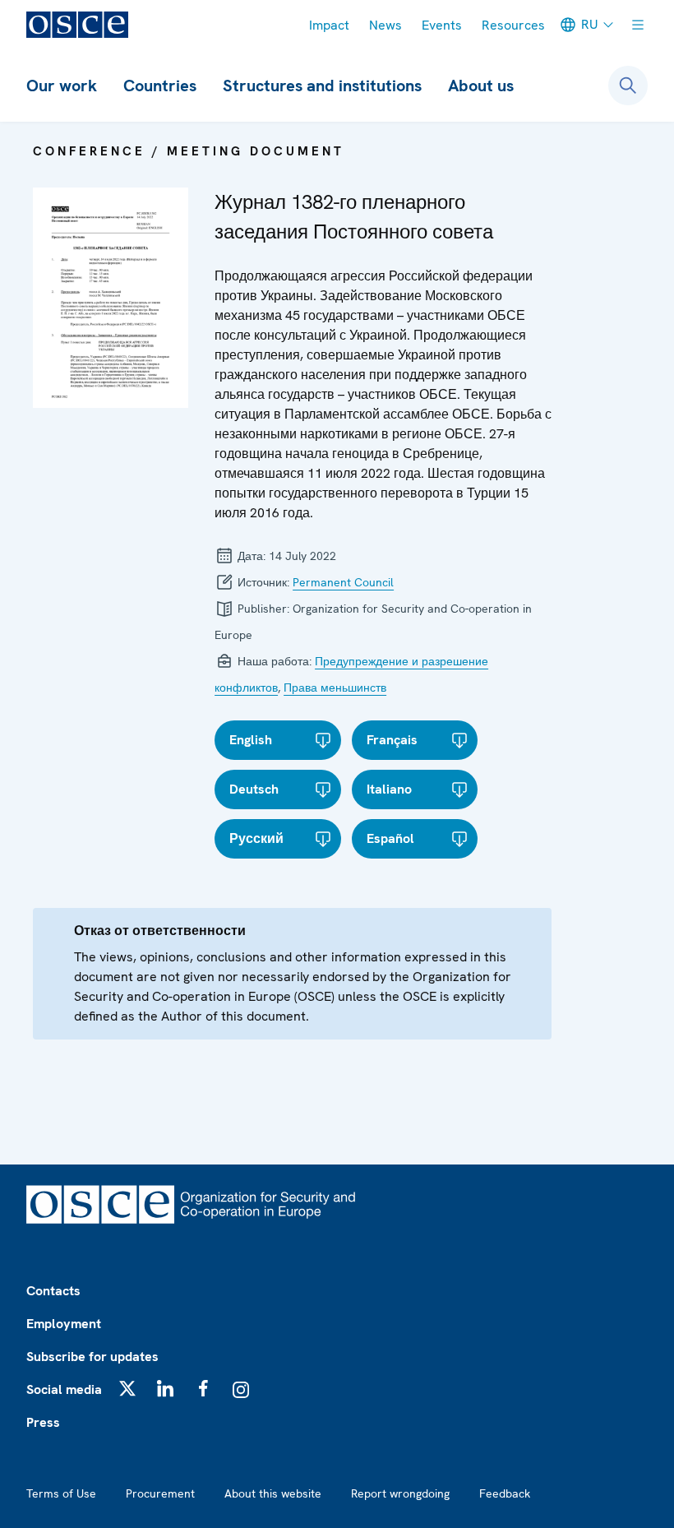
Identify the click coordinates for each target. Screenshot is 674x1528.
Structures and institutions (322, 85)
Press (43, 1422)
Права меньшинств (335, 687)
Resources (513, 25)
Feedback (504, 1493)
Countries (159, 85)
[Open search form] (628, 85)
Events (442, 25)
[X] (127, 1388)
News (385, 25)
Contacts (53, 1290)
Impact (329, 25)
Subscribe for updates (92, 1356)
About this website (272, 1493)
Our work (61, 85)
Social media (64, 1389)
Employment (63, 1323)
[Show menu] (637, 24)
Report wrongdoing (400, 1493)
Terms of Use (61, 1493)
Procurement (160, 1493)
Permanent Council (343, 582)
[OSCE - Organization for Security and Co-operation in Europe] (77, 25)
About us (481, 85)
